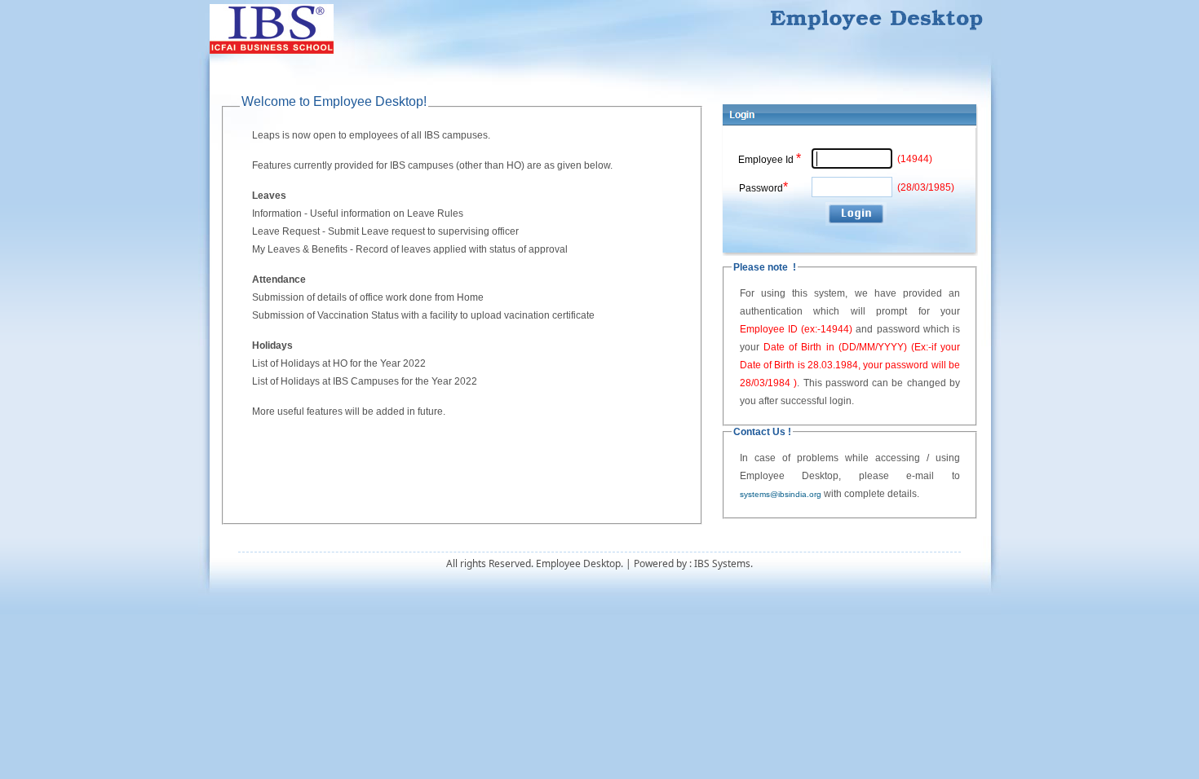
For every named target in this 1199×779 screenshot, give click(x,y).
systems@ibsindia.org (780, 494)
